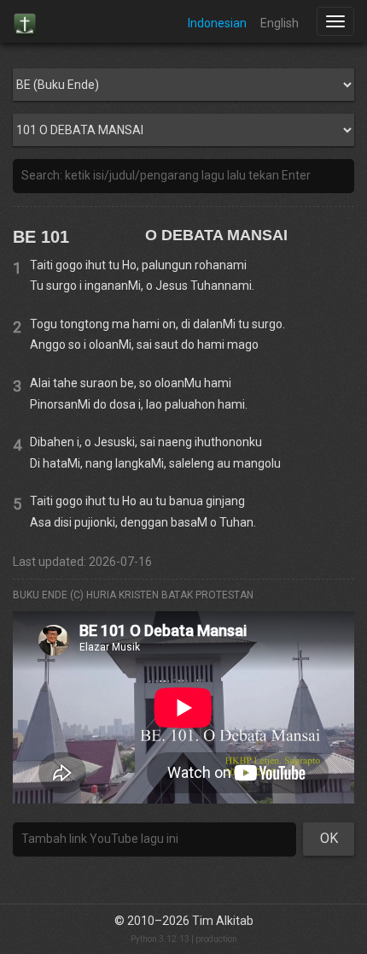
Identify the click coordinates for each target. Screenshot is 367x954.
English (279, 23)
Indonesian (217, 23)
